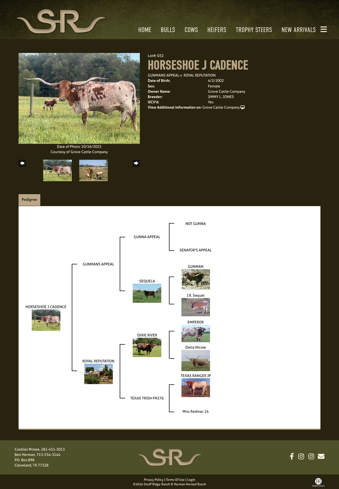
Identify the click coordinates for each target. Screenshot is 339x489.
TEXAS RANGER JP (196, 375)
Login (191, 480)
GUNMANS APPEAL (163, 75)
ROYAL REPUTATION (200, 75)
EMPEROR (196, 321)
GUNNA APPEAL (147, 236)
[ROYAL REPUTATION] (98, 373)
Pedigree (29, 199)
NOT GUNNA (195, 223)
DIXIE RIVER (147, 334)
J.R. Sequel (195, 295)
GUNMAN (195, 266)
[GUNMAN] (195, 279)
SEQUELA (147, 280)
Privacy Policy (153, 480)
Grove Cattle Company (221, 107)
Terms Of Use (175, 480)
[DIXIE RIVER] (147, 346)
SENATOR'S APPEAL (196, 249)
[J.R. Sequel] (195, 306)
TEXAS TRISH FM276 (147, 398)
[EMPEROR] (195, 333)
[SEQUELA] (147, 292)
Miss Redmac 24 (195, 411)
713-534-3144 (48, 454)
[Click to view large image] (79, 97)
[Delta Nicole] (195, 360)
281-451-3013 (53, 449)
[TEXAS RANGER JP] (195, 387)
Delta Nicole (195, 347)
